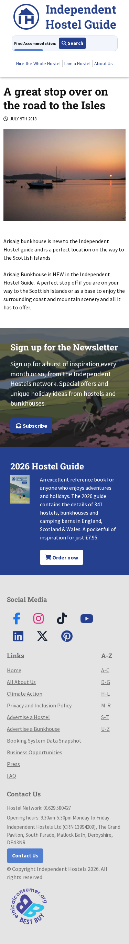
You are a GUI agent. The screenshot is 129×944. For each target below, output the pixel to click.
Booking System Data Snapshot (44, 740)
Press (13, 764)
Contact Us (25, 855)
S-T (105, 717)
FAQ (11, 775)
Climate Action (24, 693)
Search (75, 43)
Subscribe (34, 425)
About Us (103, 63)
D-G (105, 681)
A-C (105, 670)
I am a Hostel (77, 63)
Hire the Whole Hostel (38, 63)
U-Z (105, 728)
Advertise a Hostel (28, 717)
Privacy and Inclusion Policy (39, 705)
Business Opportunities (34, 752)
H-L (105, 693)
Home (14, 670)
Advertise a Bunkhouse (33, 728)
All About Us (21, 681)
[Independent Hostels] (64, 17)
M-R (106, 705)
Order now (64, 557)
